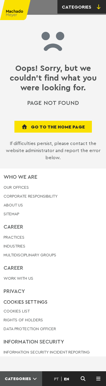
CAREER (13, 226)
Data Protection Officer (30, 328)
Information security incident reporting (47, 352)
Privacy (14, 291)
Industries (14, 245)
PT (56, 379)
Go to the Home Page (57, 127)
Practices (14, 237)
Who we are (20, 176)
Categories (18, 378)
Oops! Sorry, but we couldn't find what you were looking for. (53, 77)
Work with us (18, 278)
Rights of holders (23, 319)
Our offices (16, 187)
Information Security (34, 341)
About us (13, 204)
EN (66, 379)
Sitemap (11, 214)
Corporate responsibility (31, 195)
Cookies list (17, 310)
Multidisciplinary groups (30, 254)
